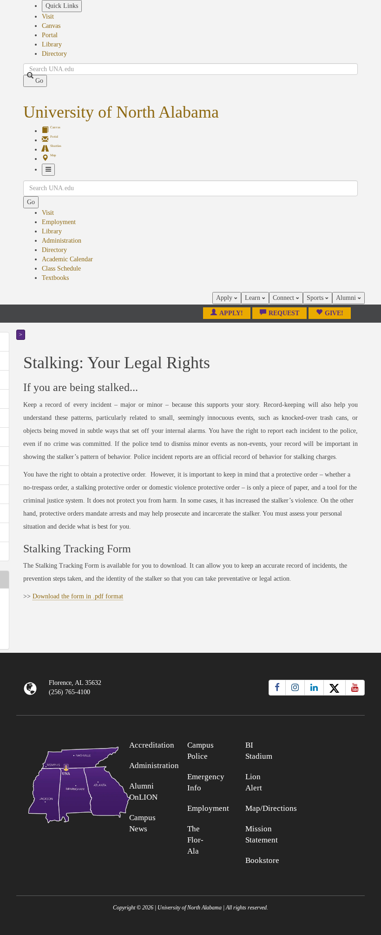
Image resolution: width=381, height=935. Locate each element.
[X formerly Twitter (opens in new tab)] (334, 688)
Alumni (347, 297)
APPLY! (231, 313)
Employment (59, 222)
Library (52, 44)
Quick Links (62, 5)
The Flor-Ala (195, 839)
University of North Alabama (121, 112)
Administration (61, 240)
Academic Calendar (67, 259)
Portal (50, 35)
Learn (253, 297)
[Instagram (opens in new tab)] (295, 688)
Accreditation (151, 745)
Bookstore (262, 860)
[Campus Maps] (60, 783)
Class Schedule (61, 268)
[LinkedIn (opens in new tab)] (314, 688)
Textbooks (55, 277)
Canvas (51, 25)
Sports (316, 297)
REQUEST (284, 313)
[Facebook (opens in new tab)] (277, 688)
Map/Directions (271, 808)
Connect (284, 297)
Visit (48, 16)
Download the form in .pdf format (78, 596)
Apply (225, 297)
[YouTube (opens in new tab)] (355, 688)
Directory (54, 53)
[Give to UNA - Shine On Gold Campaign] (321, 744)
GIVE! (334, 313)
